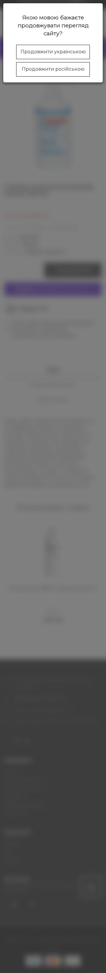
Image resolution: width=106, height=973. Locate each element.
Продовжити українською (53, 51)
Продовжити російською (53, 69)
